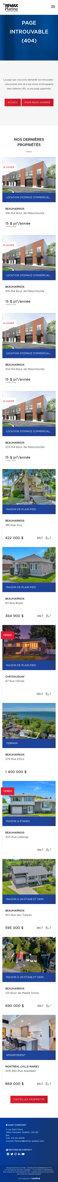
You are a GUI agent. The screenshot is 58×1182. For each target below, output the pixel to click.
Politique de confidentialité (16, 1172)
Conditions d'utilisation (42, 1172)
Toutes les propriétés (29, 1100)
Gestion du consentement (29, 1174)
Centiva (35, 1178)
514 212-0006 (18, 1138)
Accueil (13, 103)
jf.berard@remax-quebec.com (29, 1141)
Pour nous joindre (37, 103)
